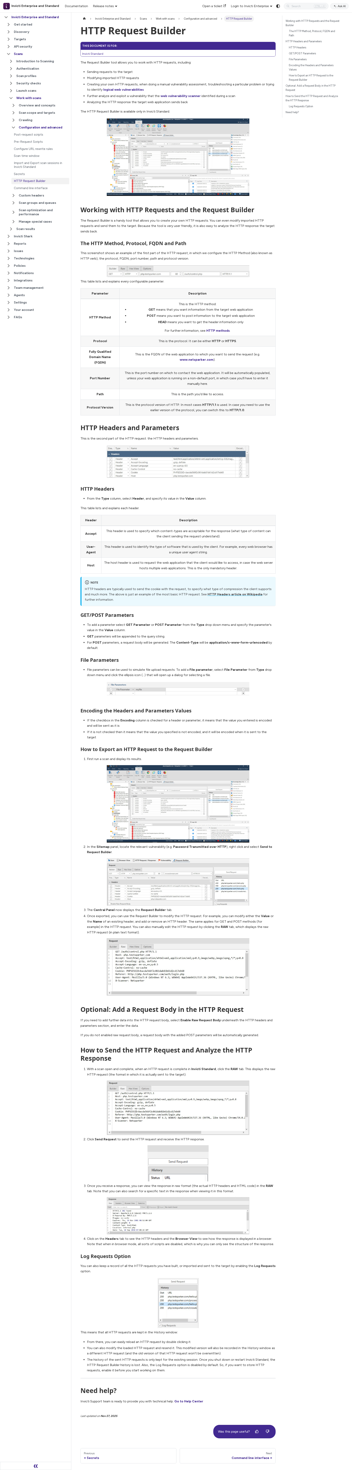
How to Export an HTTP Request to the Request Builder (311, 77)
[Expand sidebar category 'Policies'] (8, 265)
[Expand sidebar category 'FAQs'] (8, 317)
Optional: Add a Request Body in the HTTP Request (311, 88)
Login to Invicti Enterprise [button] (250, 6)
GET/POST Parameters (302, 53)
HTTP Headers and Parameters (304, 41)
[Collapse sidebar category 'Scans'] (8, 54)
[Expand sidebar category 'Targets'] (8, 39)
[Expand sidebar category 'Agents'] (8, 295)
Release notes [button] (103, 6)
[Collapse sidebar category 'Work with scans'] (11, 98)
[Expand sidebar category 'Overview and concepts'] (13, 105)
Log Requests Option (301, 106)
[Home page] (84, 19)
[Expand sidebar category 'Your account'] (8, 310)
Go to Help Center (188, 1401)
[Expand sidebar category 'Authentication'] (11, 68)
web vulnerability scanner (181, 96)
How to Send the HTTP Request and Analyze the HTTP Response (312, 98)
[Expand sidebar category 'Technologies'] (8, 258)
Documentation (76, 6)
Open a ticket (212, 6)
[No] (267, 1431)
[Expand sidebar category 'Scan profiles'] (11, 76)
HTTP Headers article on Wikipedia (235, 594)
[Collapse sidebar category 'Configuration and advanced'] (13, 127)
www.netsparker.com (196, 360)
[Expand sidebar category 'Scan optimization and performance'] (13, 212)
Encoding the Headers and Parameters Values (311, 67)
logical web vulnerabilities (123, 90)
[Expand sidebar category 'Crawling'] (13, 120)
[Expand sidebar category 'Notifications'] (8, 273)
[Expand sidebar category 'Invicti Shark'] (8, 236)
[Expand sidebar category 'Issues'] (8, 251)
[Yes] (257, 1431)
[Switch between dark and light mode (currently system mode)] (278, 6)
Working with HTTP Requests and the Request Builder (312, 23)
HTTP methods (218, 331)
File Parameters (298, 59)
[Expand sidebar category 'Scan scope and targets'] (13, 112)
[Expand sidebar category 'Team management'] (8, 288)
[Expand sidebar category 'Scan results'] (11, 229)
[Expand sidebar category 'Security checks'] (11, 83)
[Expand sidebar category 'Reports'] (8, 243)
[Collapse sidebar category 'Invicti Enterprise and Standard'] (6, 17)
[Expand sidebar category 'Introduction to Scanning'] (11, 61)
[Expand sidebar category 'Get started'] (8, 24)
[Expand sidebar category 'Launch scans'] (11, 90)
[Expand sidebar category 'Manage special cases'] (13, 221)
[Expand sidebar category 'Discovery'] (8, 32)
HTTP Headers (297, 47)
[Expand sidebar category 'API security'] (8, 46)
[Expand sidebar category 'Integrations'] (8, 280)
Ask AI (342, 6)
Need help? (292, 112)
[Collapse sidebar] (35, 1466)
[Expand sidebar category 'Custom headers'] (13, 195)
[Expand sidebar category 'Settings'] (8, 302)
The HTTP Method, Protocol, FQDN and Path (312, 33)
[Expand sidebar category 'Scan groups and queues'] (13, 203)
